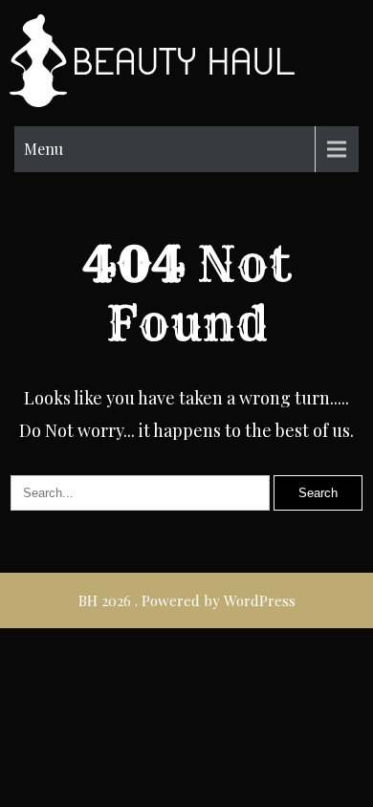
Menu (43, 149)
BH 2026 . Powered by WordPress (187, 600)
